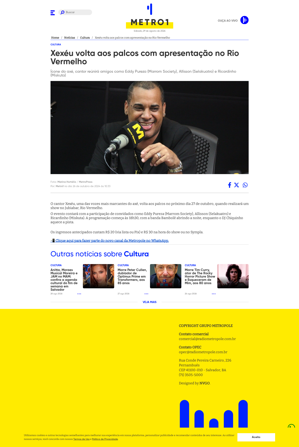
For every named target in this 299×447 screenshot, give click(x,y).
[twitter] (236, 185)
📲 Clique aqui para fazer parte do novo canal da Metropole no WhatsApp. (110, 240)
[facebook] (229, 185)
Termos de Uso (81, 439)
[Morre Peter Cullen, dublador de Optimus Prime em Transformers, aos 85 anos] (165, 276)
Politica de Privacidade (105, 439)
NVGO (205, 383)
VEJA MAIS (149, 302)
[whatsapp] (245, 185)
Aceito (256, 437)
